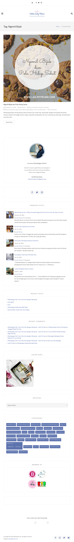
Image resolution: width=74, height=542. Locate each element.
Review (20, 439)
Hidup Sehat (18, 109)
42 (53, 109)
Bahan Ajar (34, 424)
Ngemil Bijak (30, 109)
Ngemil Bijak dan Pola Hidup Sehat (15, 104)
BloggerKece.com (13, 539)
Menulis (34, 435)
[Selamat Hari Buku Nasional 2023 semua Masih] (6, 527)
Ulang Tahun (54, 446)
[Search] (72, 13)
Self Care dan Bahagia (54, 340)
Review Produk (54, 439)
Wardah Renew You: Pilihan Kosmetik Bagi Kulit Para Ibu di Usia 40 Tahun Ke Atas (38, 212)
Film (23, 432)
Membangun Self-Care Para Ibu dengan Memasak (22, 299)
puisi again (11, 302)
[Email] (69, 538)
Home (57, 26)
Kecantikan (39, 432)
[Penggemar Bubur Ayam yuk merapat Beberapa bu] (43, 527)
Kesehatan (50, 432)
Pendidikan (10, 439)
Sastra (9, 443)
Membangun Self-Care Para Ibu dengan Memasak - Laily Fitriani (27, 327)
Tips (35, 446)
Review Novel (42, 439)
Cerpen (10, 446)
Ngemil (24, 109)
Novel (42, 435)
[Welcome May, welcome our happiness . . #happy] (68, 527)
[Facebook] (36, 2)
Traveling (43, 446)
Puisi (17, 446)
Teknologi (27, 446)
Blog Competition (33, 107)
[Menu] (32, 2)
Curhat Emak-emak (12, 432)
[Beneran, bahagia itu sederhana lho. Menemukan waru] (55, 527)
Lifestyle (41, 107)
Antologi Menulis (23, 424)
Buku (38, 428)
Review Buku (29, 439)
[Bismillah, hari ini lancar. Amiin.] (31, 527)
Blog (61, 424)
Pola (35, 109)
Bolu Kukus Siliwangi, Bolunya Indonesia (26, 240)
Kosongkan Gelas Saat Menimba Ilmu (25, 255)
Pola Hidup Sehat (41, 109)
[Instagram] (41, 2)
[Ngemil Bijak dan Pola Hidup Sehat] (37, 68)
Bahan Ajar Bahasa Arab (49, 424)
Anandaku (10, 424)
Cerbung (46, 428)
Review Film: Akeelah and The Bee (24, 226)
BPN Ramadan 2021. (26, 428)
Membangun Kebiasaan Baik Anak (18, 307)
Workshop (22, 451)
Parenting (46, 107)
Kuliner (59, 432)
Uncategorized (11, 451)
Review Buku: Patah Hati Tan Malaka (19, 310)
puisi (9, 304)
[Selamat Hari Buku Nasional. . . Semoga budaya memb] (18, 527)
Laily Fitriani (22, 107)
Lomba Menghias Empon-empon (23, 269)
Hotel (30, 432)
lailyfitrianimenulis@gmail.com (37, 179)
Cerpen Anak (57, 428)
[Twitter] (38, 2)
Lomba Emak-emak (22, 435)
